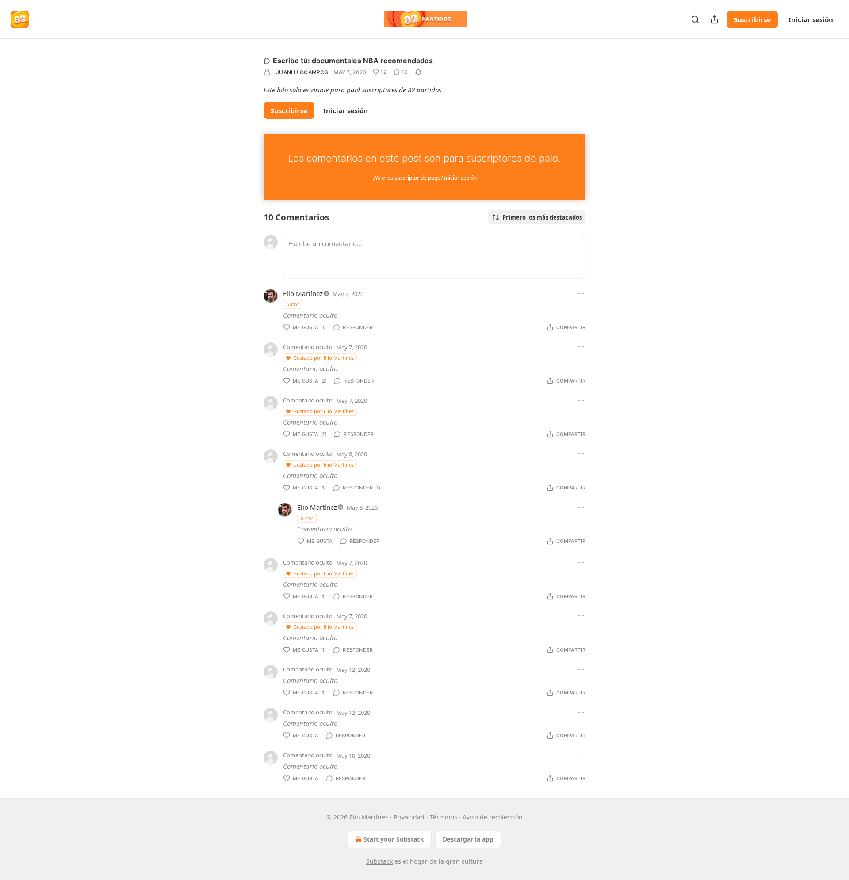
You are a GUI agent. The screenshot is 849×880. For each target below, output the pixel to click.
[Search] (695, 19)
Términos (443, 817)
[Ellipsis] (581, 293)
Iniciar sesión (810, 19)
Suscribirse (752, 19)
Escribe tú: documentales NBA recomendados (353, 60)
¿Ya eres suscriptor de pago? (425, 178)
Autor (292, 304)
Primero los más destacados (542, 217)
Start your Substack (393, 839)
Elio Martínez (303, 293)
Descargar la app (468, 839)
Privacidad (409, 817)
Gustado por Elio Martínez (323, 357)
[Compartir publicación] (714, 19)
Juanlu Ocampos (302, 72)
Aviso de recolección (493, 817)
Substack (379, 861)
